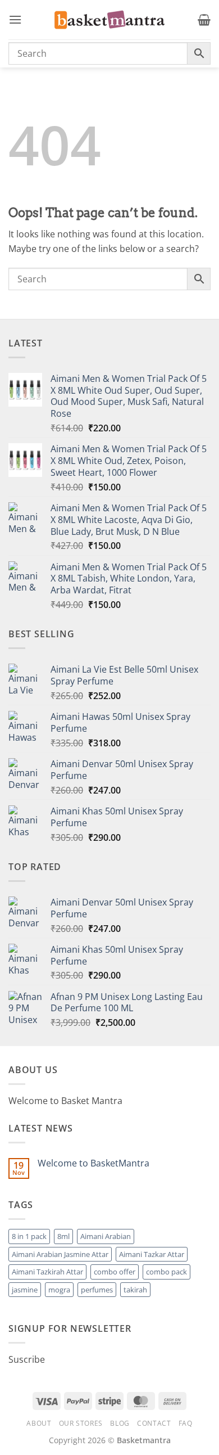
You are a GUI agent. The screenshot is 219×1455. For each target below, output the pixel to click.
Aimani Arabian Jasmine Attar (60, 1254)
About (38, 1423)
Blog (119, 1423)
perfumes (97, 1290)
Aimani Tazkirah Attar (47, 1272)
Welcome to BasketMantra (93, 1163)
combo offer (114, 1272)
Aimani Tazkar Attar (151, 1254)
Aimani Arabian (105, 1236)
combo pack (166, 1272)
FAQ (186, 1423)
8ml (63, 1236)
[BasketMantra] (109, 19)
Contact (154, 1423)
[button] (15, 19)
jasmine (25, 1290)
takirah (135, 1290)
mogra (59, 1290)
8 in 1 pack (29, 1236)
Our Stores (81, 1423)
